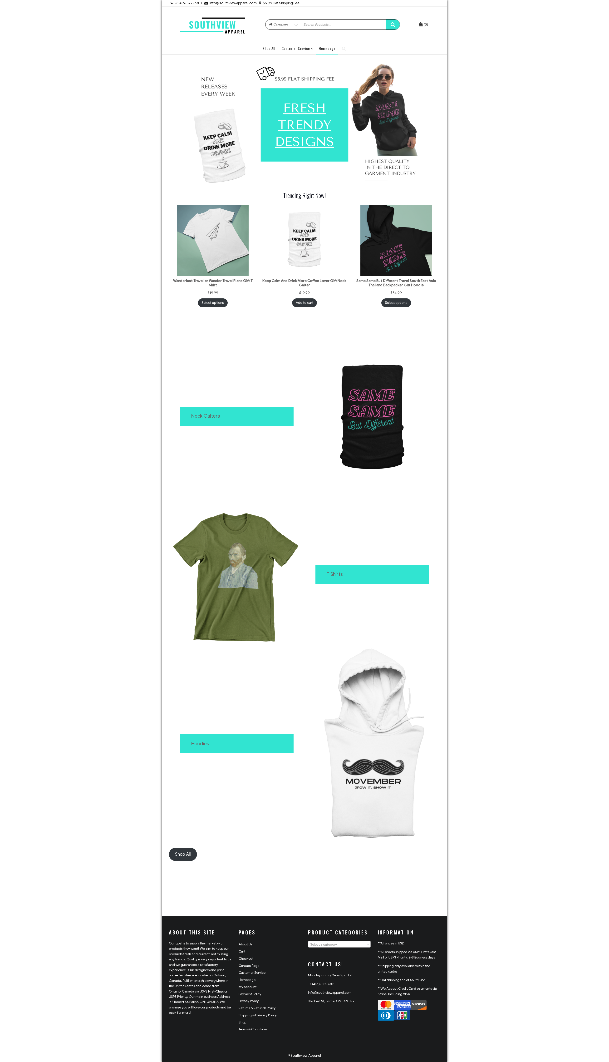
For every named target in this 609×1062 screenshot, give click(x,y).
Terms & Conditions (253, 1029)
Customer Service (296, 48)
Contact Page (249, 965)
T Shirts (335, 574)
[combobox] (339, 944)
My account (247, 987)
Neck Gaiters (205, 416)
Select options (212, 303)
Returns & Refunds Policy (257, 1008)
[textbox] (339, 944)
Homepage (327, 48)
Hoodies (200, 744)
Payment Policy (250, 994)
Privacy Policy (249, 1001)
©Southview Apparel (304, 1055)
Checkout (246, 958)
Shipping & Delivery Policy (258, 1015)
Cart (242, 951)
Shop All (269, 48)
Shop (242, 1022)
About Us (245, 944)
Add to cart (304, 303)
